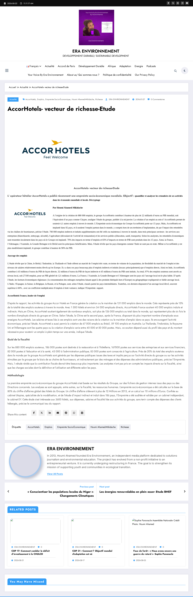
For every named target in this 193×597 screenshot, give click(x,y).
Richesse (99, 99)
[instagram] (182, 3)
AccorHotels (30, 99)
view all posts (55, 474)
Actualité (49, 66)
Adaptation (125, 66)
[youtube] (187, 3)
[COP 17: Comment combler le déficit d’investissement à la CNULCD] (35, 531)
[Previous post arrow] (8, 491)
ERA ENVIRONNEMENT (95, 51)
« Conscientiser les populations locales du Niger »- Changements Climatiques (61, 494)
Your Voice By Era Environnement (45, 75)
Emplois (40, 99)
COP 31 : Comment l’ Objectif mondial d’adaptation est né (92, 552)
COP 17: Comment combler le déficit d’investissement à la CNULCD (30, 552)
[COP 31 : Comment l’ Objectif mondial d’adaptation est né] (96, 531)
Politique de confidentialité (117, 75)
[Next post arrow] (185, 491)
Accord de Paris (66, 66)
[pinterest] (66, 413)
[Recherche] (175, 71)
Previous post (87, 486)
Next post (104, 486)
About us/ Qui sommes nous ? (83, 75)
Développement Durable (91, 66)
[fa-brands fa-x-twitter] (173, 3)
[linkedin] (50, 413)
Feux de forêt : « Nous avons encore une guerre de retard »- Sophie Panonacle (154, 552)
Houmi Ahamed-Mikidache (83, 99)
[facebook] (33, 413)
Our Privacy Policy (145, 75)
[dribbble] (177, 3)
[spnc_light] (184, 70)
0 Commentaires (158, 99)
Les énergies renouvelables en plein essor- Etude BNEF (135, 492)
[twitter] (42, 413)
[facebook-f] (168, 3)
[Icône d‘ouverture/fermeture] (7, 71)
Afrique (112, 66)
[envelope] (58, 413)
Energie (139, 66)
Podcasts (151, 66)
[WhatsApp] (74, 413)
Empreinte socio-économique (57, 99)
